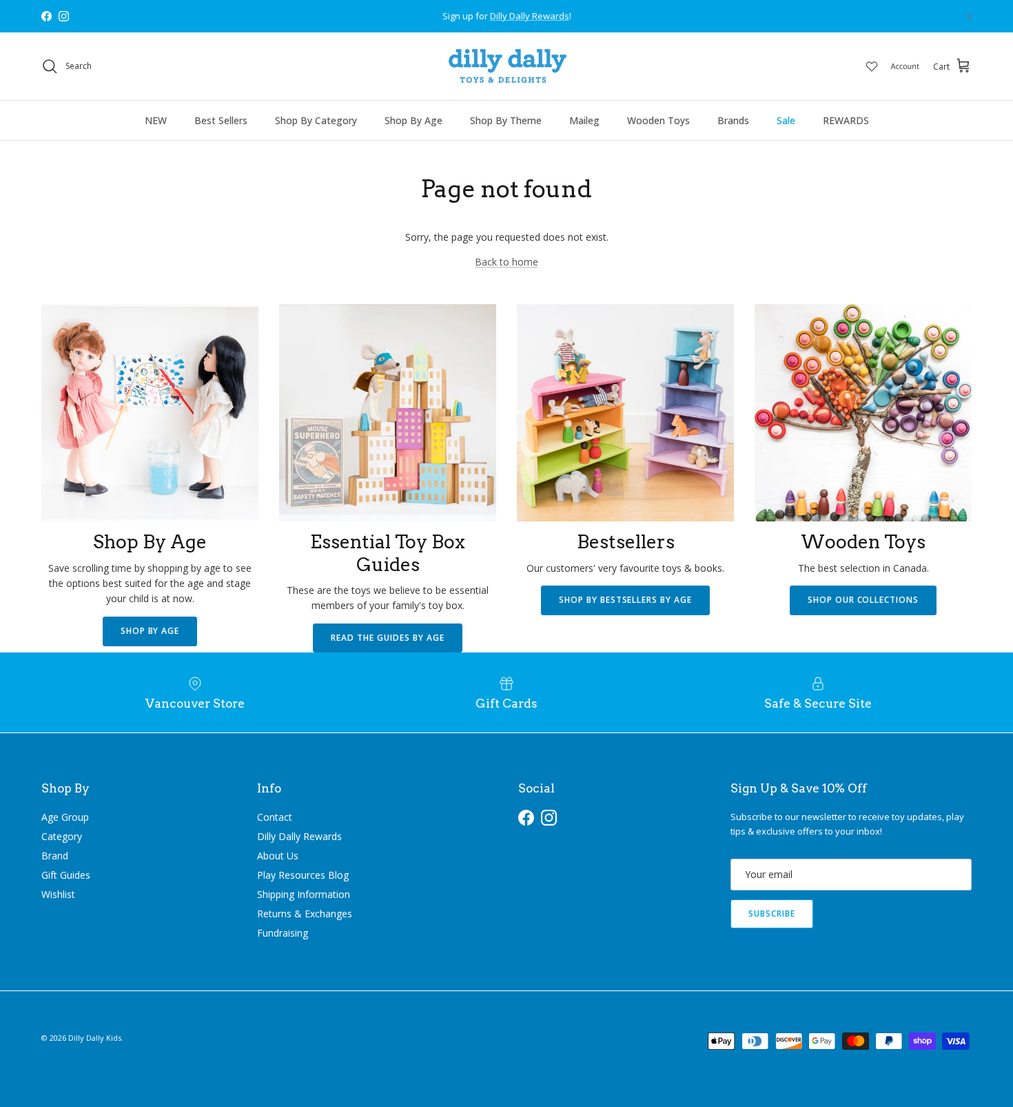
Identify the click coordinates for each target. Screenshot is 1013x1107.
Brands (733, 120)
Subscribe (771, 913)
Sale (786, 120)
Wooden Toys (658, 120)
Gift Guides (65, 874)
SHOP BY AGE (150, 631)
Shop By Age (413, 120)
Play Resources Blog (303, 874)
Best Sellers (220, 120)
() (969, 16)
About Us (277, 855)
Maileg (584, 120)
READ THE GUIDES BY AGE (387, 638)
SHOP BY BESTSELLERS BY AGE (625, 600)
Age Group (65, 817)
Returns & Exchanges (304, 913)
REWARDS (846, 120)
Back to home (506, 261)
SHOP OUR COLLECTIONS (863, 600)
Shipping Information (303, 894)
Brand (54, 855)
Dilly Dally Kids (94, 1038)
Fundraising (282, 932)
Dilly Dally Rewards (299, 836)
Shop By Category (316, 120)
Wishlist (58, 894)
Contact (274, 817)
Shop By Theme (506, 120)
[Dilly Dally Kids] (507, 66)
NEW (156, 120)
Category (61, 836)
